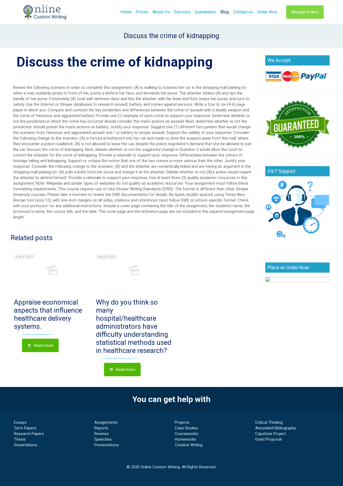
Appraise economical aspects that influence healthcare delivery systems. (48, 314)
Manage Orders (305, 12)
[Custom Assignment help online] (45, 12)
